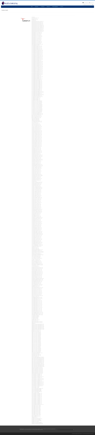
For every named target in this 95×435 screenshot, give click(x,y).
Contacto (61, 6)
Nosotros (48, 6)
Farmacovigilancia (55, 6)
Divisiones (36, 6)
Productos (42, 6)
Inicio (32, 6)
